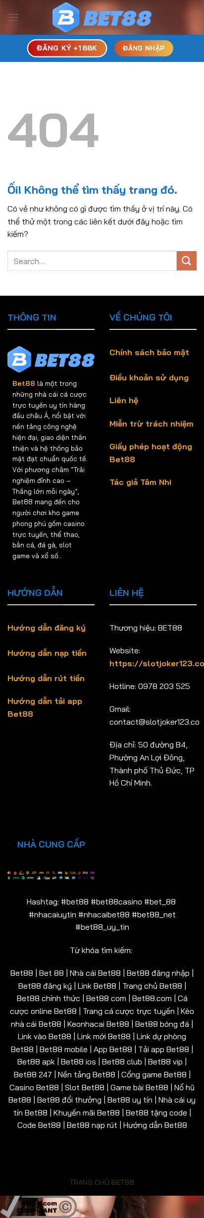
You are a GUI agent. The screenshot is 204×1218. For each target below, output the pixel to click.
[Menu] (13, 17)
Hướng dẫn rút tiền (46, 678)
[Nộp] (187, 260)
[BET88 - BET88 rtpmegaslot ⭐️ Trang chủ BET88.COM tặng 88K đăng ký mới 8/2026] (102, 17)
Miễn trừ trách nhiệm (151, 423)
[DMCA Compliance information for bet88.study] (38, 1206)
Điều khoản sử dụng (149, 377)
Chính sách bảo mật (149, 352)
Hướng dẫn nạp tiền (47, 653)
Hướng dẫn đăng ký (46, 628)
